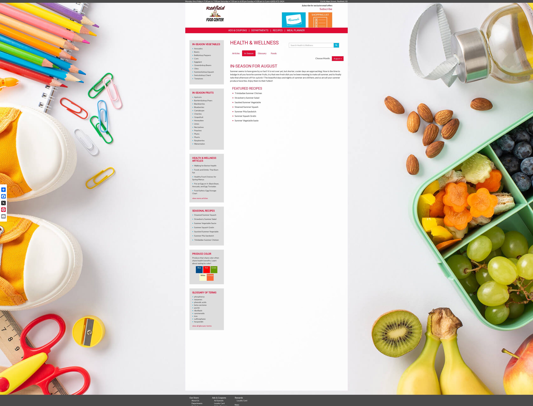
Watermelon (199, 144)
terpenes (198, 299)
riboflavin (198, 310)
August (337, 58)
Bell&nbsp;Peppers (202, 55)
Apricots (198, 97)
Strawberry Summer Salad (247, 97)
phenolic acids (200, 302)
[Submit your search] (336, 45)
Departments (197, 403)
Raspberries (199, 140)
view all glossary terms (202, 326)
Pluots (197, 137)
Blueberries (199, 107)
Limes (196, 124)
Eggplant (198, 62)
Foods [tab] (274, 53)
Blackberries (199, 104)
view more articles (200, 198)
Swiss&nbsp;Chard (202, 75)
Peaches (198, 130)
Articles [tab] (236, 53)
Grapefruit (198, 117)
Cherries (198, 114)
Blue (199, 268)
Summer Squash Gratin (245, 116)
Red (206, 268)
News (237, 405)
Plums (196, 134)
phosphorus (199, 296)
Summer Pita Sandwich (245, 111)
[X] (3, 203)
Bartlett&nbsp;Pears (203, 100)
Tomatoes (198, 78)
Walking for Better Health (205, 165)
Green (213, 268)
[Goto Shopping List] (320, 19)
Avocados (198, 48)
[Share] (3, 189)
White (203, 275)
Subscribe (326, 9)
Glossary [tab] (262, 53)
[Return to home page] (215, 13)
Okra (196, 68)
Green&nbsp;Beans (202, 65)
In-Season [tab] (248, 53)
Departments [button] (259, 30)
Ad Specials (218, 400)
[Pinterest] (3, 209)
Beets (196, 52)
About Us (195, 400)
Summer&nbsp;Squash (204, 72)
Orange (210, 275)
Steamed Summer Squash (246, 107)
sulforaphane (200, 319)
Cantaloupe (199, 110)
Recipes (278, 30)
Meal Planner (296, 30)
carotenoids (199, 313)
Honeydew (199, 120)
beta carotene (200, 305)
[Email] (3, 216)
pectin (197, 308)
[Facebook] (3, 196)
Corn (196, 58)
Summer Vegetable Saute (246, 120)
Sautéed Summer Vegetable (248, 102)
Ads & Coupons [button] (237, 30)
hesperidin (198, 321)
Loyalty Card (219, 403)
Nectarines (199, 127)
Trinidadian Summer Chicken (248, 93)
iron (196, 316)
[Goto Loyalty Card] (294, 19)
